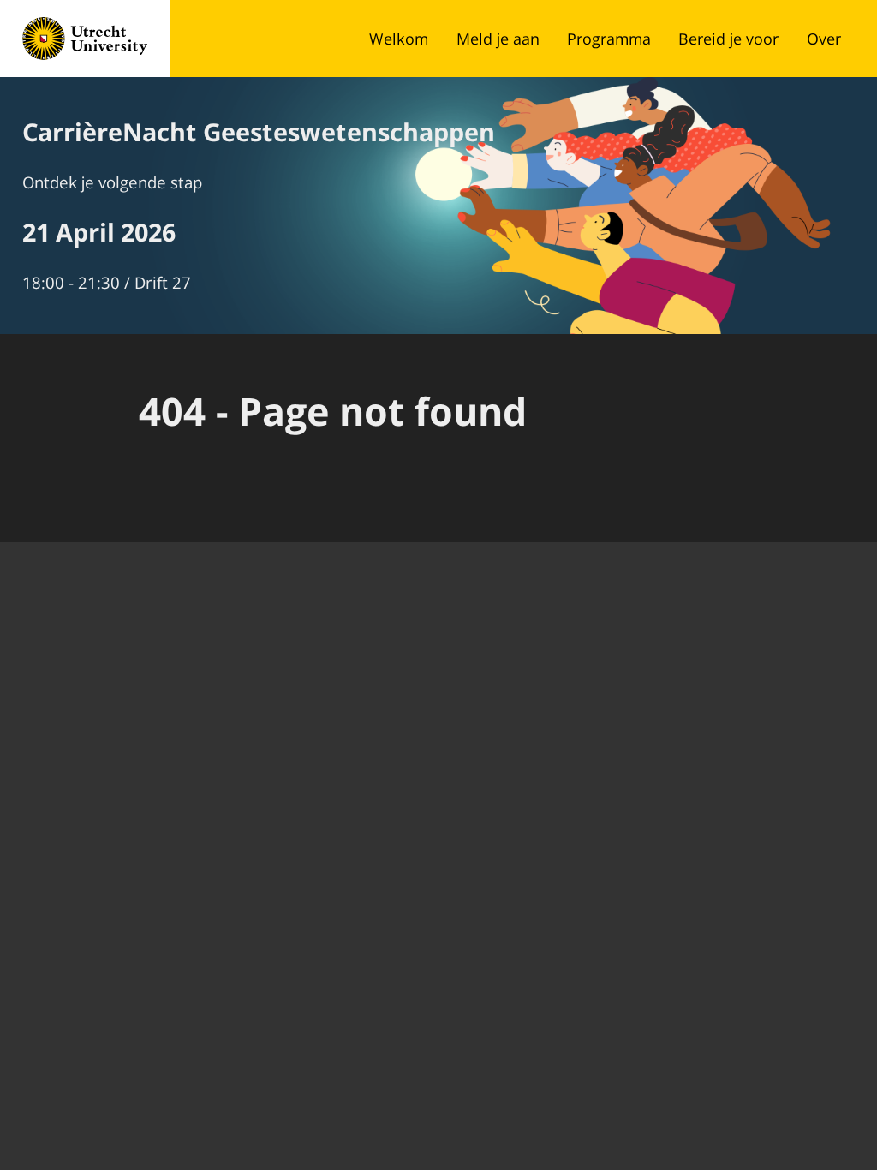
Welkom (398, 38)
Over (824, 38)
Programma (609, 38)
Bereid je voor (728, 38)
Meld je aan (498, 38)
